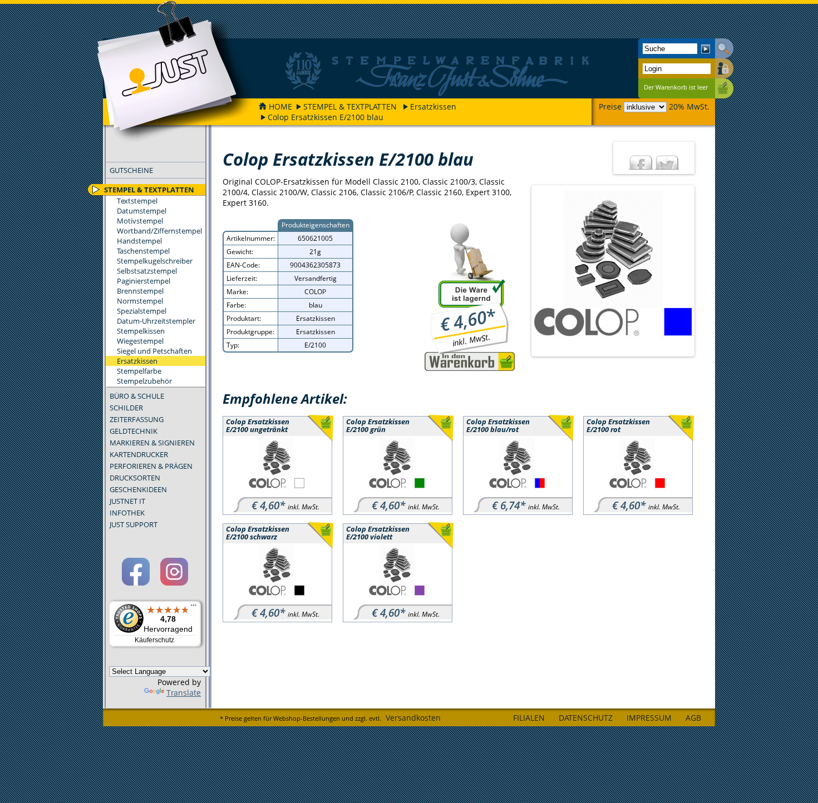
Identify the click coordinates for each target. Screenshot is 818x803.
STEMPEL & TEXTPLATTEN (350, 106)
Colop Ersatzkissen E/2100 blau (325, 117)
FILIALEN (529, 717)
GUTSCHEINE (131, 170)
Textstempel (137, 201)
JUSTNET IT (127, 501)
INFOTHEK (127, 513)
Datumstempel (141, 211)
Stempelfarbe (139, 371)
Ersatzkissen (433, 106)
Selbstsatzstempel (147, 271)
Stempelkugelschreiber (155, 261)
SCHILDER (126, 408)
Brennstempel (140, 291)
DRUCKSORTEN (135, 478)
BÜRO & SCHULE (137, 396)
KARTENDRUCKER (139, 454)
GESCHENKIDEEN (138, 489)
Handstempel (139, 241)
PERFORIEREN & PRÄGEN (151, 466)
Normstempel (140, 301)
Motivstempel (140, 221)
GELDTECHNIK (133, 431)
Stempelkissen (141, 331)
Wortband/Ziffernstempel (159, 231)
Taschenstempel (143, 251)
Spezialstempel (141, 311)
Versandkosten (413, 717)
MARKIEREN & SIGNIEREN (152, 443)
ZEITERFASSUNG (137, 419)
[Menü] (193, 607)
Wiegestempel (140, 341)
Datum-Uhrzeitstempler (156, 321)
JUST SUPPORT (133, 524)
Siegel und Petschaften (154, 351)
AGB (693, 717)
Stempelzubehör (144, 381)
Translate (183, 692)
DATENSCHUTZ (586, 717)
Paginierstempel (143, 281)
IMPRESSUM (649, 717)
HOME (280, 106)
